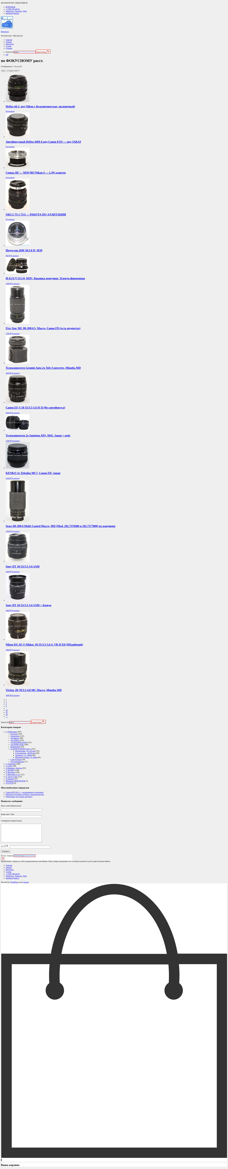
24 (7, 710)
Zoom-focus (15, 736)
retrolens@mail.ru (12, 13)
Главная (9, 40)
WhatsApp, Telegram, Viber (16, 11)
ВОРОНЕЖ (10, 7)
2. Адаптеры (11, 764)
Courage (25, 882)
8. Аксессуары (11, 777)
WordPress (14, 882)
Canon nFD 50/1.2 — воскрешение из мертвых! (25, 792)
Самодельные (15, 760)
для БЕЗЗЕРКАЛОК (18, 742)
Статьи (8, 46)
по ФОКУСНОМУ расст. (20, 749)
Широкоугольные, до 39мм (26, 757)
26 (7, 715)
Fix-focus (14, 734)
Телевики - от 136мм (23, 755)
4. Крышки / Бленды (14, 768)
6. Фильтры (10, 772)
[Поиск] (3, 858)
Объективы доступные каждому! (19, 797)
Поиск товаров (7, 856)
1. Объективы (11, 732)
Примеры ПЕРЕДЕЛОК (15, 781)
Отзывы (9, 48)
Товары (9, 42)
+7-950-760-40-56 (13, 9)
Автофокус (14, 738)
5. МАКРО (10, 770)
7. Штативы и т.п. (13, 775)
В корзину (15, 256)
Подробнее (10, 111)
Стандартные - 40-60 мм (25, 753)
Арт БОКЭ (14, 740)
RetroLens (5, 32)
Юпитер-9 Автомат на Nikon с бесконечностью (25, 794)
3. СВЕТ (9, 766)
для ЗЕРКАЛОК (17, 745)
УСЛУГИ (9, 783)
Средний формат (17, 762)
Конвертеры (15, 747)
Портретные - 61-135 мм (25, 751)
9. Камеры (10, 779)
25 (7, 712)
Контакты (10, 44)
